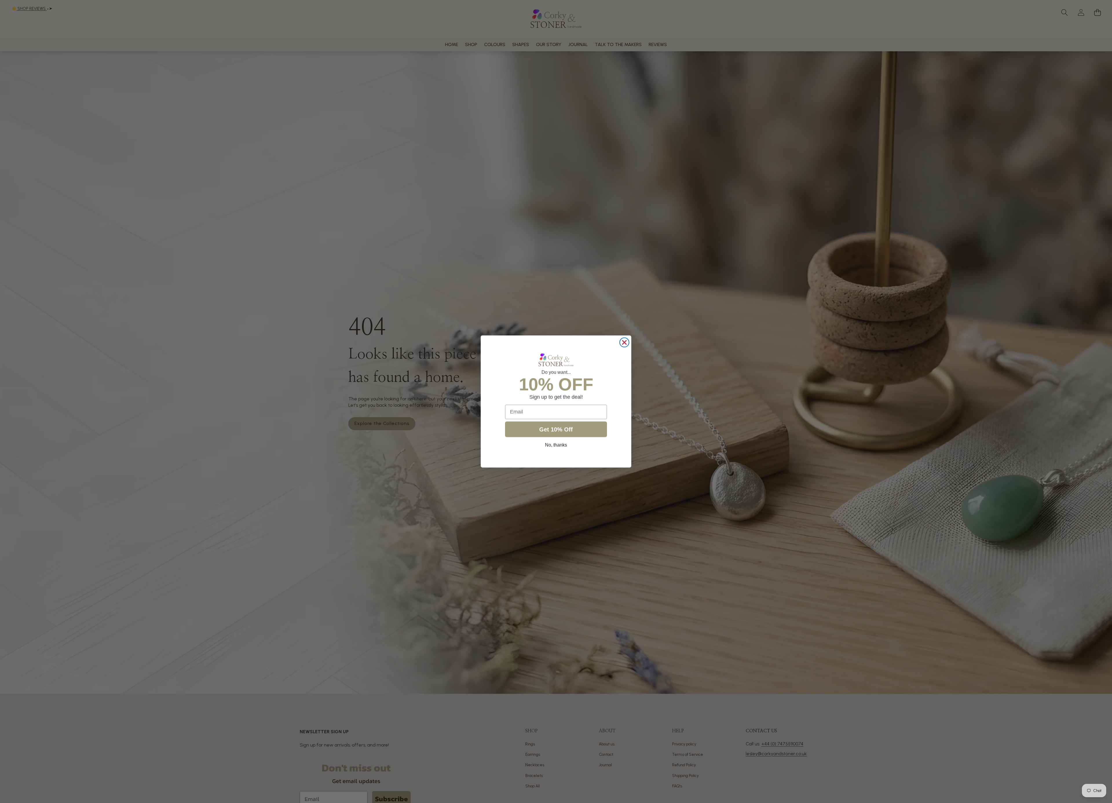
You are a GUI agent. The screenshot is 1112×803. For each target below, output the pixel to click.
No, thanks (556, 444)
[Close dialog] (624, 342)
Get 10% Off (556, 429)
